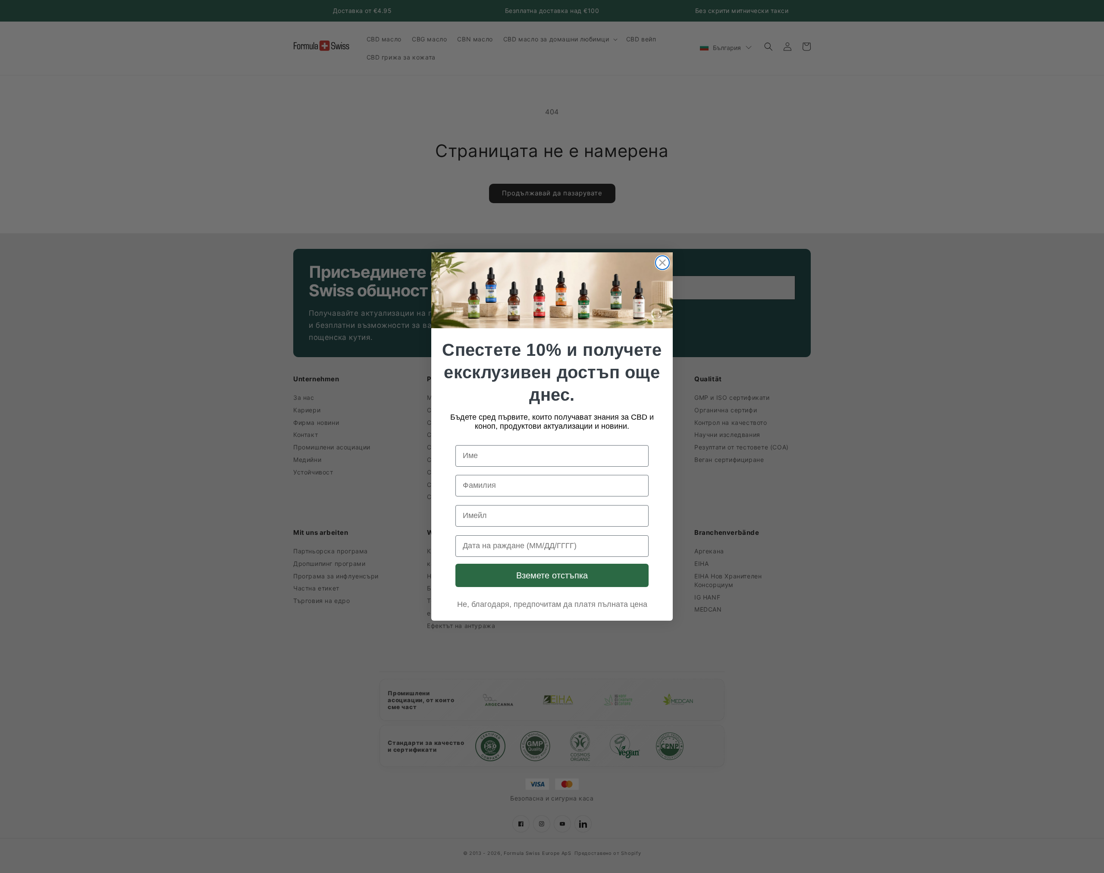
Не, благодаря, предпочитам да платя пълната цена (552, 604)
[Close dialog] (662, 263)
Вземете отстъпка (552, 575)
